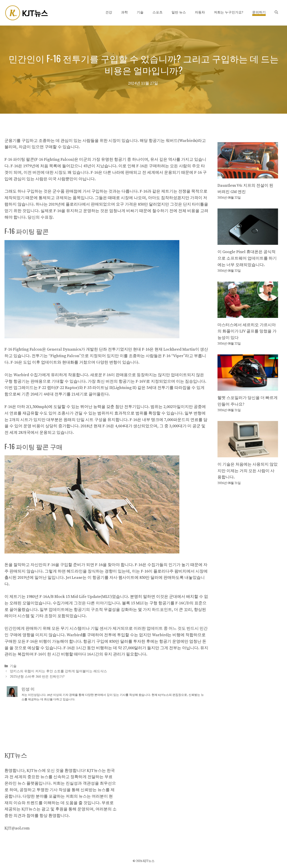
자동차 (200, 12)
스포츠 (157, 12)
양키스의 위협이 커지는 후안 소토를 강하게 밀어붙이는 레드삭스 (58, 671)
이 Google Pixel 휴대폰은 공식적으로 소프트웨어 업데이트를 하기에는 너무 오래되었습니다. (247, 258)
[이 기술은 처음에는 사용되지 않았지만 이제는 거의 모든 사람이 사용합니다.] (247, 453)
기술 (140, 12)
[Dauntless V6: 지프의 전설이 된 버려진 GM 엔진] (247, 175)
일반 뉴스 (179, 12)
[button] (276, 12)
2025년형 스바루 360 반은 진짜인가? (37, 677)
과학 (124, 12)
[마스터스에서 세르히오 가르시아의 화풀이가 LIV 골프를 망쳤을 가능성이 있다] (247, 314)
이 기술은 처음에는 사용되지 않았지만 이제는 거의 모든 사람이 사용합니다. (247, 471)
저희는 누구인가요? (228, 12)
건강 (108, 12)
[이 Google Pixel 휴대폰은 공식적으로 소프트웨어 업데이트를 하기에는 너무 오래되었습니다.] (247, 241)
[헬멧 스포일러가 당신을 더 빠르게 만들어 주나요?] (247, 387)
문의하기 (259, 12)
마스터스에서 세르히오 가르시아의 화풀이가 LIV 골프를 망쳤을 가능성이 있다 (246, 331)
